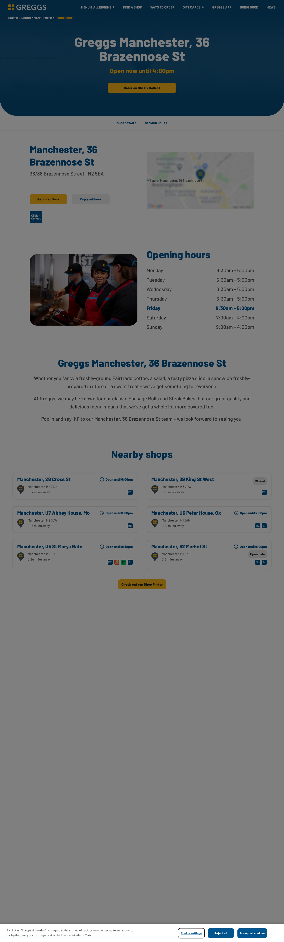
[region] (142, 933)
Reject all (221, 933)
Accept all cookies (252, 933)
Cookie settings (191, 933)
